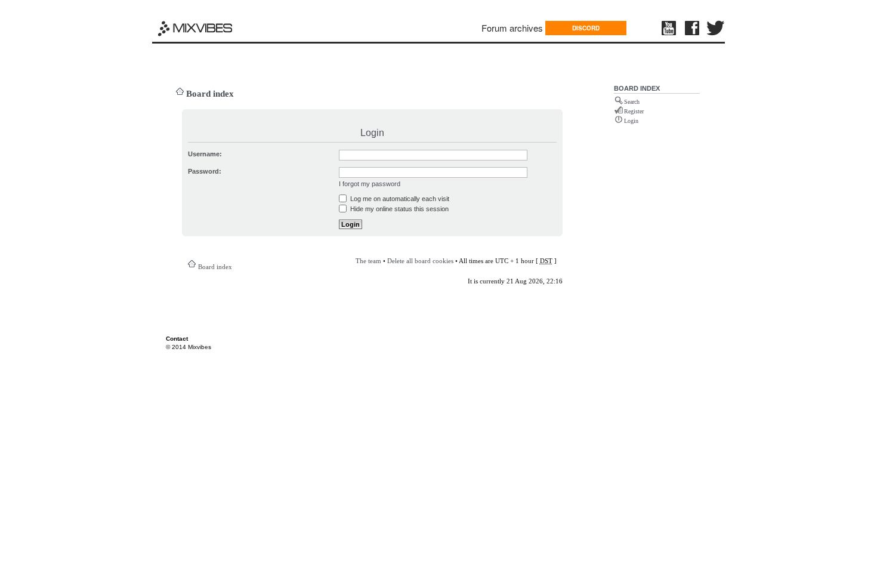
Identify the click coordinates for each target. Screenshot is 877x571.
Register (634, 111)
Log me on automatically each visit (398, 198)
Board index (210, 93)
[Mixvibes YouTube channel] (670, 28)
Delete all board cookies (420, 260)
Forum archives (512, 27)
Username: (205, 154)
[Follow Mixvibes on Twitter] (716, 28)
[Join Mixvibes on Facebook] (692, 28)
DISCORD (586, 28)
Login (631, 121)
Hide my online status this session (398, 208)
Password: (204, 171)
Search (632, 101)
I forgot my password (369, 183)
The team (368, 260)
